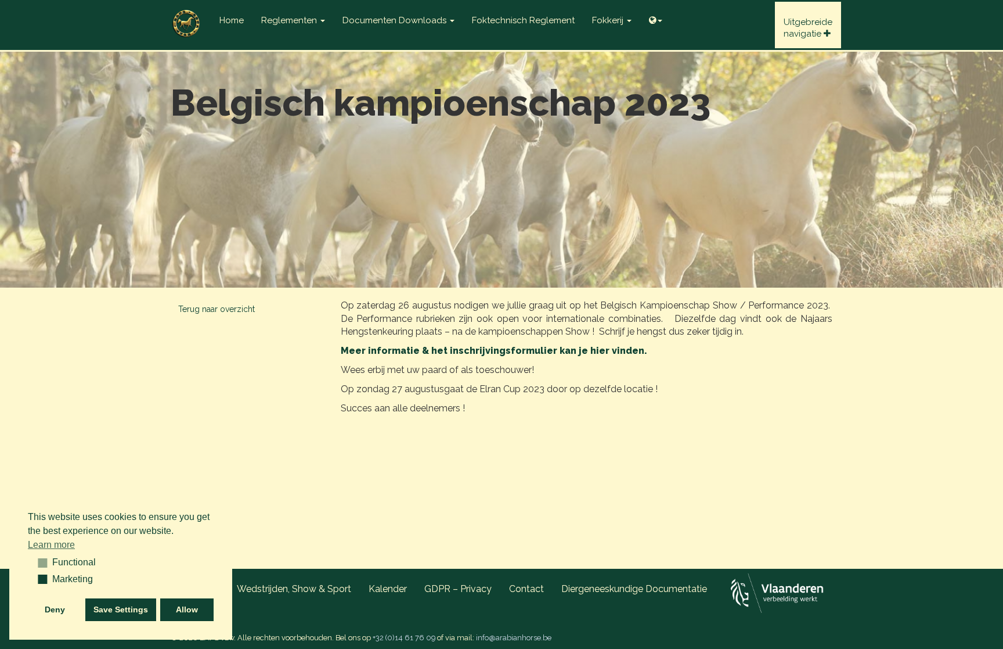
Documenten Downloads (395, 20)
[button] (38, 562)
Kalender (388, 588)
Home (231, 20)
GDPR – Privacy (458, 588)
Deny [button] (55, 609)
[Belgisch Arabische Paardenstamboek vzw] (186, 14)
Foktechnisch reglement (523, 20)
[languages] (655, 17)
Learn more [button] (51, 545)
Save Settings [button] (120, 609)
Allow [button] (187, 609)
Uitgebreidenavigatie (808, 28)
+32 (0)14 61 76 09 (404, 637)
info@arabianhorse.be (513, 637)
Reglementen (290, 20)
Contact (526, 588)
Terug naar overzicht (216, 309)
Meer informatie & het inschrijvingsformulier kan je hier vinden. (494, 350)
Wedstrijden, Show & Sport (294, 588)
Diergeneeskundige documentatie (634, 588)
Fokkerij (609, 20)
